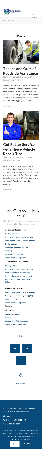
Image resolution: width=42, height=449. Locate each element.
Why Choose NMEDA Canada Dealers (20, 240)
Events (8, 317)
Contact (23, 383)
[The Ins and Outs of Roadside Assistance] (21, 52)
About (18, 383)
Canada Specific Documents (16, 321)
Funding (8, 251)
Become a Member (12, 314)
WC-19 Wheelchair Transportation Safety (19, 280)
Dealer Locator (11, 244)
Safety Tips (16, 80)
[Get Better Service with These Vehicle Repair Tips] (21, 125)
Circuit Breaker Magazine (15, 257)
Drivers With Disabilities (13, 77)
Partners (8, 306)
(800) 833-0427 (20, 420)
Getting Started (11, 234)
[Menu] (33, 13)
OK (14, 444)
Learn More (26, 444)
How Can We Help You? (21, 213)
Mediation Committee (14, 254)
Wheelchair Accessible (12, 160)
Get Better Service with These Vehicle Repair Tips (19, 149)
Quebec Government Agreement (18, 276)
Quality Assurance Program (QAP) (19, 237)
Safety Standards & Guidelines (17, 272)
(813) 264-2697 (14, 424)
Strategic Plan (11, 266)
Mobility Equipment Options (16, 247)
